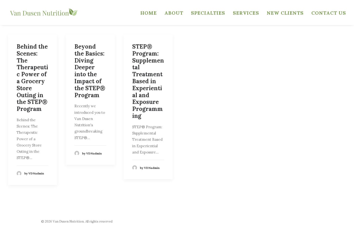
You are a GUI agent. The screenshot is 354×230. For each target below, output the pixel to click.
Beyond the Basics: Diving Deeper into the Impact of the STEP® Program (89, 71)
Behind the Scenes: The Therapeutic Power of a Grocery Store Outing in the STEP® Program (32, 78)
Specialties (208, 13)
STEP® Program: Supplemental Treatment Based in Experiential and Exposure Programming (148, 81)
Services (246, 13)
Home (148, 13)
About (173, 13)
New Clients (285, 13)
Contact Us (328, 13)
